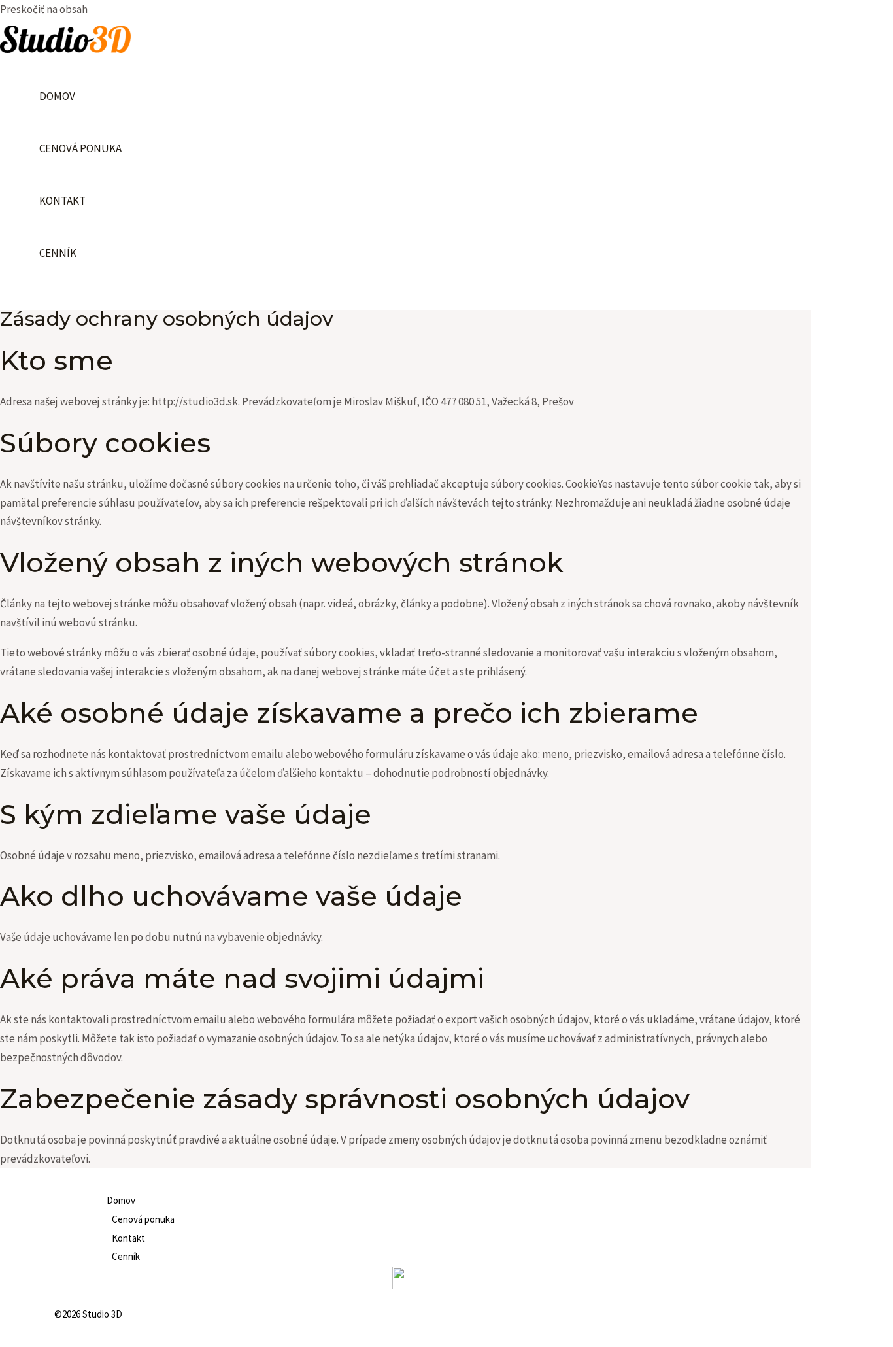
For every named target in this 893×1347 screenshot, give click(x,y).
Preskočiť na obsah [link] (44, 9)
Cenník (57, 253)
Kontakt (62, 201)
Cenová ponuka (80, 148)
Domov (57, 96)
